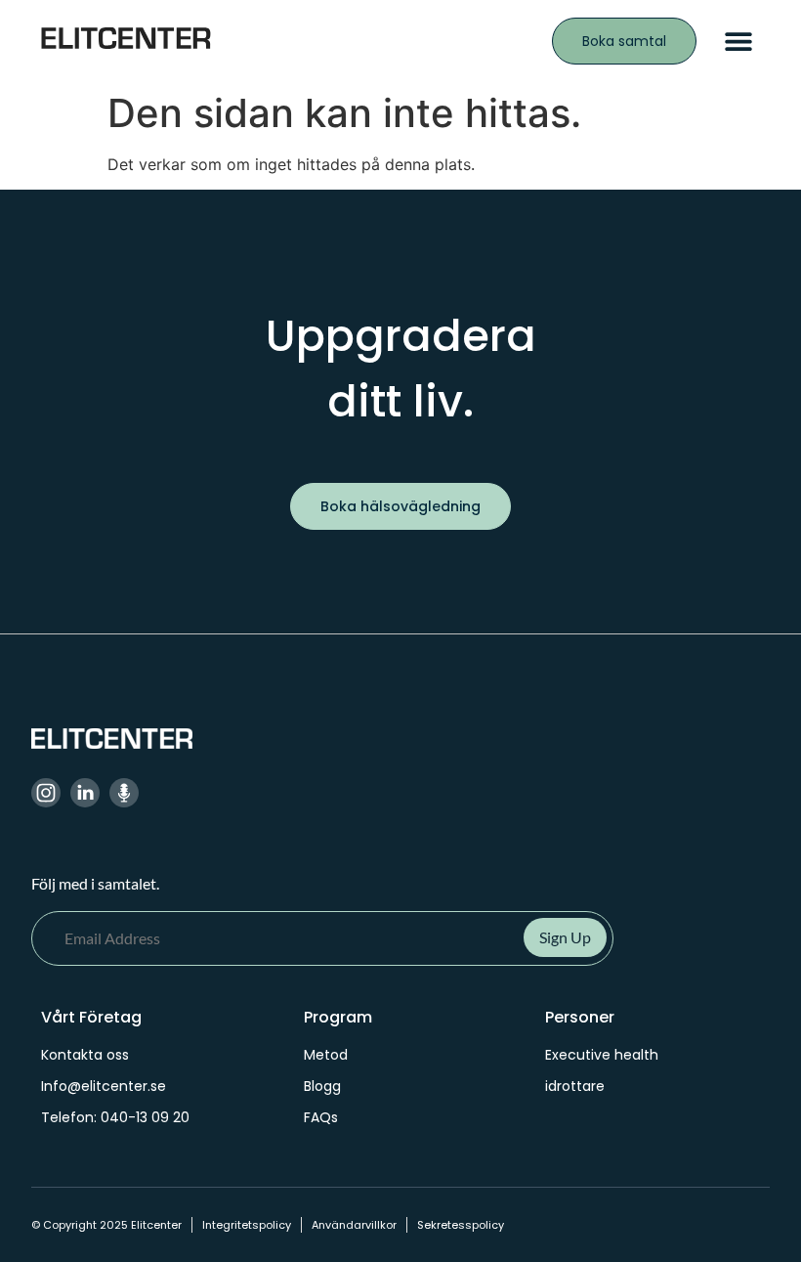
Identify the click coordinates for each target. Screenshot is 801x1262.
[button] (738, 42)
